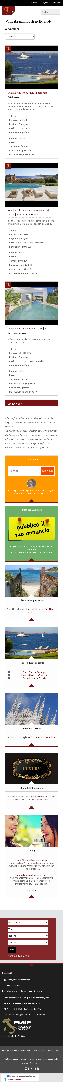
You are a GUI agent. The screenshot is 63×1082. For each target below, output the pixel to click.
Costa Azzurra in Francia (34, 678)
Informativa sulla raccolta (11, 1080)
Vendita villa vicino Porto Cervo (25, 328)
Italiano (56, 2)
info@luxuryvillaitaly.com (19, 979)
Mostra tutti (31, 890)
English (45, 2)
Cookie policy (35, 1063)
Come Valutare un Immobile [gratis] (31, 874)
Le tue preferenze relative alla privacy (22, 1076)
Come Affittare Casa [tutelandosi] (31, 860)
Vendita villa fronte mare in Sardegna (27, 92)
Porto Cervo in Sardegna (34, 672)
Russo (34, 2)
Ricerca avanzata (18, 955)
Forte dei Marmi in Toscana (34, 675)
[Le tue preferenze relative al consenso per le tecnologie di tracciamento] (5, 1079)
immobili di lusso (45, 796)
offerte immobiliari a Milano (42, 737)
